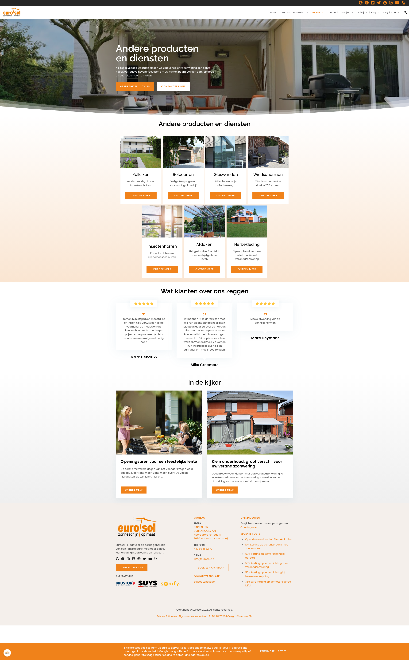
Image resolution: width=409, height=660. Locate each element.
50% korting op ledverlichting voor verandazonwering (266, 565)
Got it (282, 651)
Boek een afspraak (211, 567)
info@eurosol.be (204, 559)
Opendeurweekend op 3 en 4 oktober (269, 539)
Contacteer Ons (131, 567)
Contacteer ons (173, 86)
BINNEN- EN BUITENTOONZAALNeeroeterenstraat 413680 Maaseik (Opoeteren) (211, 532)
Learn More (266, 651)
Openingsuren (249, 527)
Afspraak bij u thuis (135, 86)
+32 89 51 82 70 (203, 549)
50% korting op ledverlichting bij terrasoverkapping (265, 574)
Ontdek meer (141, 195)
